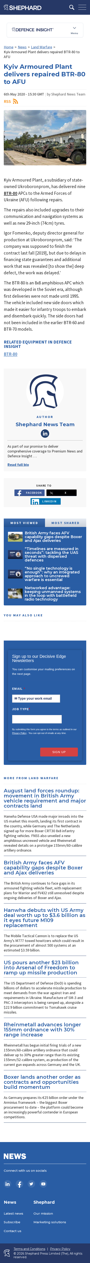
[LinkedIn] (7, 1184)
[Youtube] (43, 1184)
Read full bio (18, 464)
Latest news (13, 1213)
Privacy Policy (19, 733)
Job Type (21, 709)
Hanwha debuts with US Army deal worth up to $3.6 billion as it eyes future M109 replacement (44, 917)
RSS (7, 101)
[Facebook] (19, 1184)
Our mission (43, 1213)
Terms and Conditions (29, 1249)
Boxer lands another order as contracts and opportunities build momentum (42, 1082)
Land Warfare (41, 47)
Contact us (12, 1231)
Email (18, 688)
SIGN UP (59, 752)
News (22, 47)
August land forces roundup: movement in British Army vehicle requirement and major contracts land (45, 798)
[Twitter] (31, 1184)
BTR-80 (10, 193)
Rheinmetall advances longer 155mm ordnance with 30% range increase (42, 1030)
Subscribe (12, 1222)
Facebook (34, 493)
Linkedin (49, 501)
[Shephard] (22, 7)
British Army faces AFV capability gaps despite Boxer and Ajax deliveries (43, 868)
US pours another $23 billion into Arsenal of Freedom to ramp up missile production (41, 967)
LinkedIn (45, 433)
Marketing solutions (49, 1222)
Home (8, 47)
